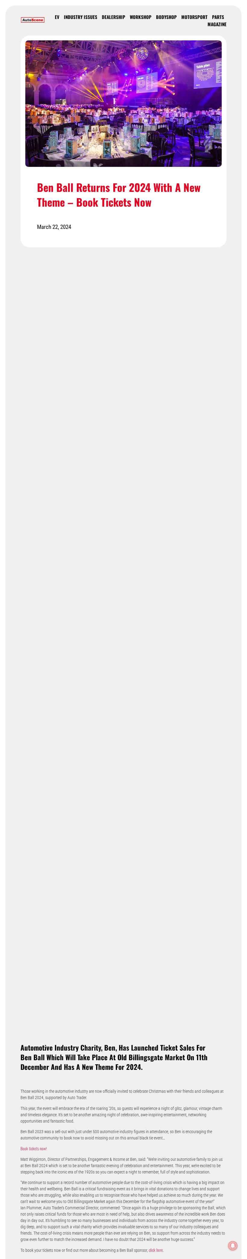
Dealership (113, 17)
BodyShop (166, 17)
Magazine (217, 24)
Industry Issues (80, 17)
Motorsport (194, 17)
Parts (218, 17)
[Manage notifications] (233, 1246)
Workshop (141, 17)
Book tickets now (33, 1148)
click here (156, 1250)
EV (57, 17)
